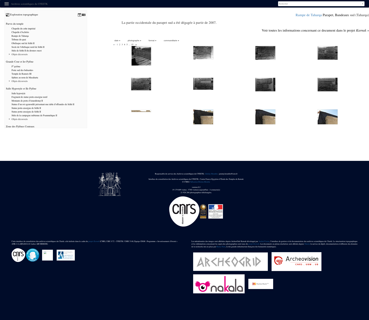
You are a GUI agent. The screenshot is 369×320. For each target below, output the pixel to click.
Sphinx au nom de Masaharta (24, 77)
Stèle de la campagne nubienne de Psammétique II (34, 115)
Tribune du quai (18, 39)
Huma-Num (220, 246)
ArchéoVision (264, 241)
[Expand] (9, 54)
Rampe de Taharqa (309, 15)
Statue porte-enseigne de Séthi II (26, 107)
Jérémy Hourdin (211, 173)
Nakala (307, 244)
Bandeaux (342, 15)
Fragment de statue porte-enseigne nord (29, 96)
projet (93, 241)
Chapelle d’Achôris (20, 32)
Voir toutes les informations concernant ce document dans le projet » (315, 30)
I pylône (15, 66)
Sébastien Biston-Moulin (200, 181)
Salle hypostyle (18, 93)
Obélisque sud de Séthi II (22, 43)
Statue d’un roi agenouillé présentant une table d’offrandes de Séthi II (42, 104)
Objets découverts (19, 54)
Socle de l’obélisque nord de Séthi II (27, 46)
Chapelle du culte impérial (23, 28)
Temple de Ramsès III (21, 73)
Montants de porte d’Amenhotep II (27, 100)
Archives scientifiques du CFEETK (29, 3)
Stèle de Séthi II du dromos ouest (26, 50)
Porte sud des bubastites (22, 70)
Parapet (328, 15)
